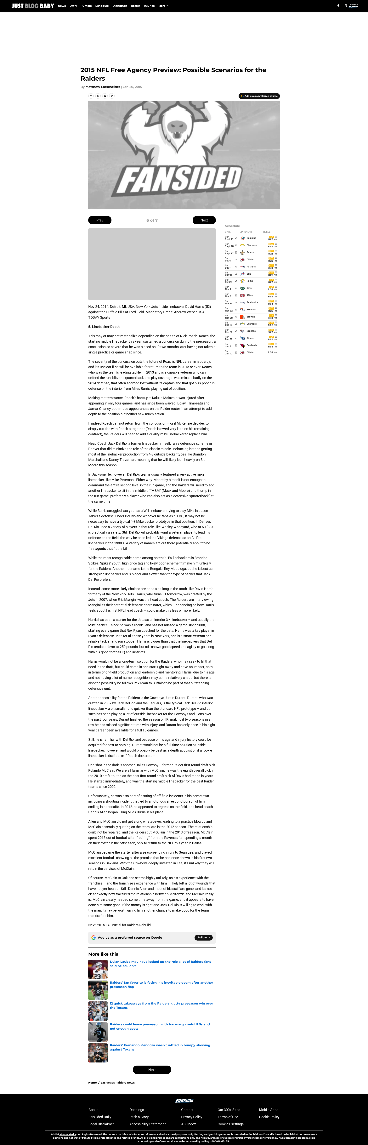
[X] (346, 5)
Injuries (149, 6)
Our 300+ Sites (229, 1110)
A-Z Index (188, 1124)
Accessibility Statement (147, 1124)
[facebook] (338, 5)
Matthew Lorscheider (103, 87)
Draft (73, 6)
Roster (135, 6)
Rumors (86, 6)
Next (204, 220)
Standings (120, 6)
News (62, 6)
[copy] (112, 96)
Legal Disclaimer (101, 1124)
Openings (136, 1110)
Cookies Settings (231, 1124)
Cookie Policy (269, 1117)
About (93, 1110)
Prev (99, 220)
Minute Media (67, 1134)
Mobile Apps (268, 1110)
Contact (187, 1110)
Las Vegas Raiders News (118, 1082)
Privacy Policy (191, 1117)
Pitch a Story (139, 1117)
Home (92, 1082)
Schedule (102, 6)
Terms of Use (228, 1117)
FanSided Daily (99, 1117)
